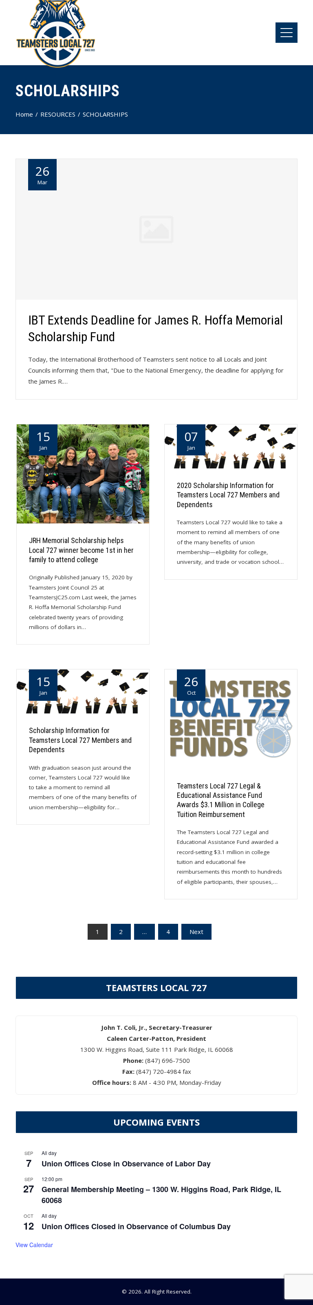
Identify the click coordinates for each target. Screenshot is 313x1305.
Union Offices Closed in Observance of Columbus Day (136, 1226)
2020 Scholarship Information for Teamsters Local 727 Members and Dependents (228, 495)
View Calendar (34, 1245)
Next (196, 931)
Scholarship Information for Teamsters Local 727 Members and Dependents (80, 740)
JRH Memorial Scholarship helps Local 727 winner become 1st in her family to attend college (81, 550)
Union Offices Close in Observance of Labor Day (126, 1163)
